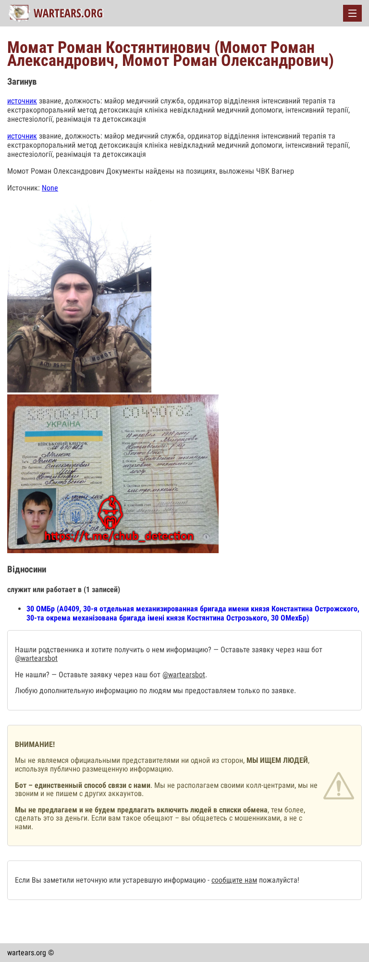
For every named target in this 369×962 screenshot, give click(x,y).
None (50, 187)
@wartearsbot (36, 658)
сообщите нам (234, 880)
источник (22, 100)
